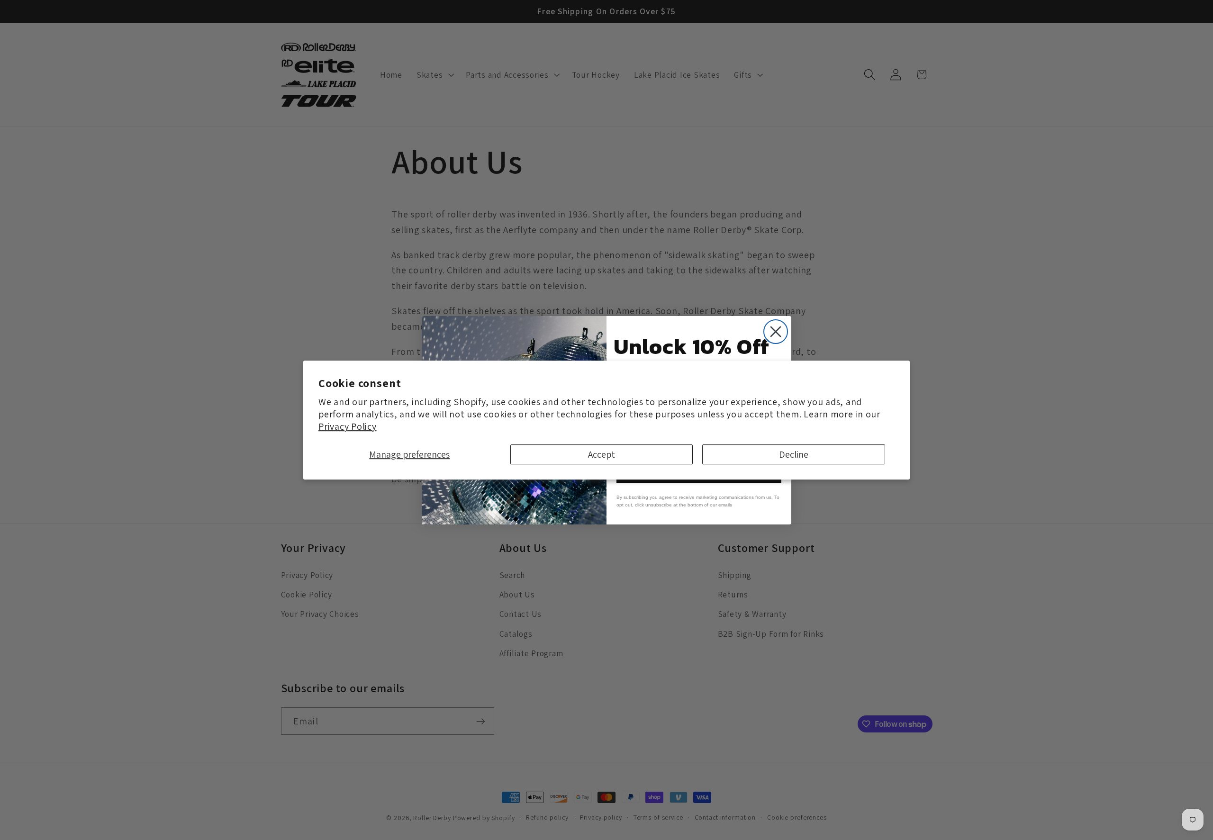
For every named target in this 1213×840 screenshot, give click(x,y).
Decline (793, 454)
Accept (601, 454)
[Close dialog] (776, 331)
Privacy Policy (347, 426)
